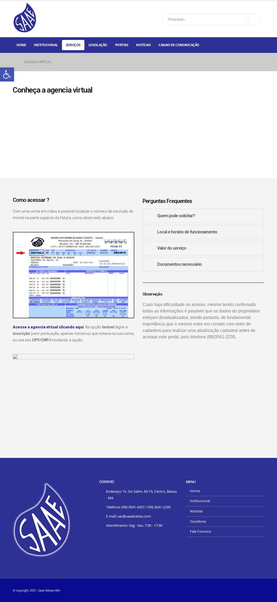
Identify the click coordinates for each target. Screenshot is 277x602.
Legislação (97, 45)
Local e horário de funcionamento (187, 231)
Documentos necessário (179, 264)
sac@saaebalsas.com (134, 516)
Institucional (46, 45)
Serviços (73, 45)
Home (21, 45)
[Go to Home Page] (15, 62)
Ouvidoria (198, 521)
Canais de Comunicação (179, 45)
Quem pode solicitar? (176, 215)
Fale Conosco (200, 531)
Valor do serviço (171, 248)
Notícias (143, 45)
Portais (121, 45)
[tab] (203, 215)
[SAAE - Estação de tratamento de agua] (25, 18)
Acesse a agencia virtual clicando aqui (48, 327)
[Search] (254, 19)
